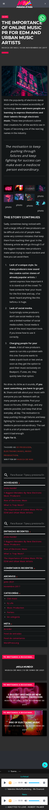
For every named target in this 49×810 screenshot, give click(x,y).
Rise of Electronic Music (15, 500)
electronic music (14, 451)
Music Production (15, 607)
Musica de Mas (25, 459)
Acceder (8, 629)
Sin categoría (13, 616)
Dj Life (4, 17)
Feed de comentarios (14, 638)
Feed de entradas (13, 633)
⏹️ (10, 783)
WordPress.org (11, 642)
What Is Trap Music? (14, 505)
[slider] (15, 783)
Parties (10, 612)
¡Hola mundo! (10, 488)
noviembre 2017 (12, 586)
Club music (12, 598)
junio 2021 (9, 581)
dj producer (23, 447)
